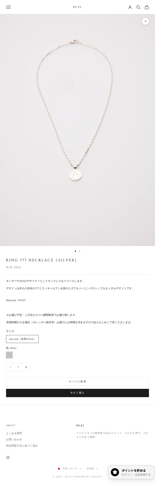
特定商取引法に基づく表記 (22, 445)
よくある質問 (14, 433)
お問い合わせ (14, 439)
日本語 (90, 468)
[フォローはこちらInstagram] (8, 457)
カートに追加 (77, 381)
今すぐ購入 (77, 392)
